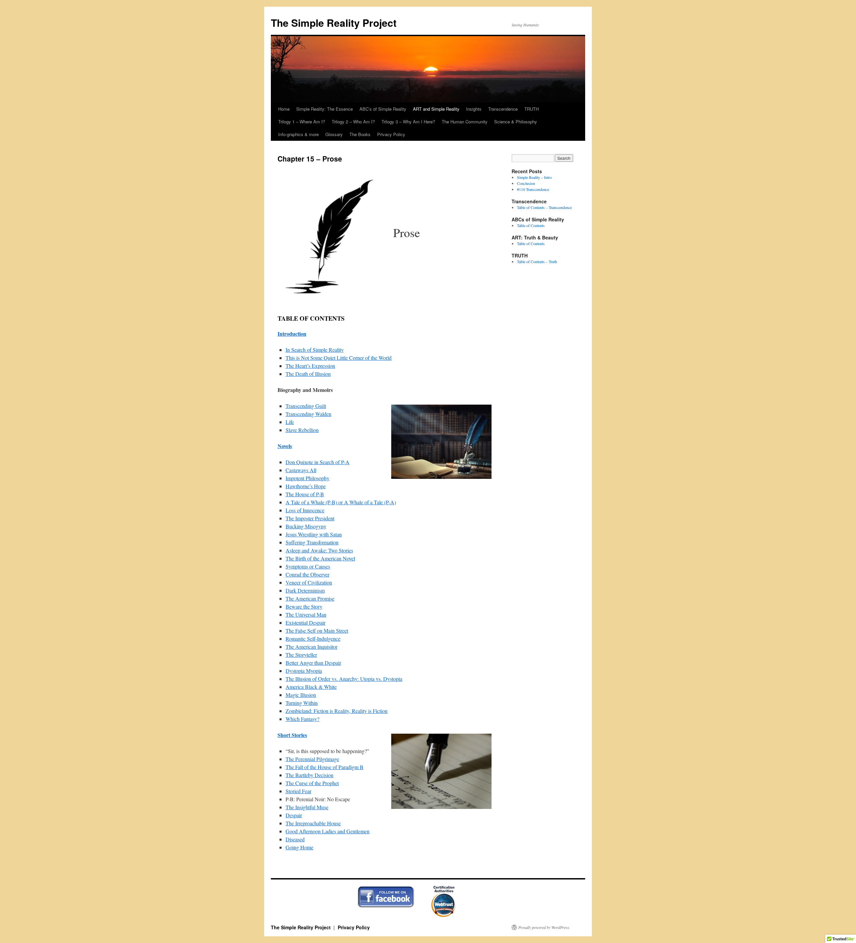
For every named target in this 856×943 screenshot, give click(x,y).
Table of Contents (531, 225)
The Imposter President (310, 518)
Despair (294, 815)
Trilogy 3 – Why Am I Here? (408, 121)
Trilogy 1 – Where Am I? (301, 121)
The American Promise (310, 598)
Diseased (295, 839)
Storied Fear (298, 791)
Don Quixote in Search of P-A (317, 461)
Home (284, 109)
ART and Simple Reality (436, 109)
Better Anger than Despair (313, 662)
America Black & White (311, 686)
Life (290, 421)
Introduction (292, 333)
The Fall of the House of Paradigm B (324, 766)
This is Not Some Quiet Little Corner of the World (339, 357)
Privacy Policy (391, 134)
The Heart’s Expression (310, 365)
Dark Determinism (305, 590)
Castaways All (301, 470)
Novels (285, 446)
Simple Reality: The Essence (324, 109)
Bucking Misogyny (306, 526)
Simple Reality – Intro (534, 177)
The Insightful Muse (307, 807)
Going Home (299, 847)
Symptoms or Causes (308, 566)
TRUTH (531, 109)
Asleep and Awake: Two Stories (319, 550)
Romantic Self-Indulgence (313, 638)
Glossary (334, 134)
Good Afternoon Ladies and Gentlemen (327, 831)
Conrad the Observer (307, 574)
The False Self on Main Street (317, 630)
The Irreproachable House (313, 823)
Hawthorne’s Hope (306, 486)
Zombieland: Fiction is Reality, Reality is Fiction (337, 710)
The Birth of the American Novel (320, 558)
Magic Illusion (301, 694)
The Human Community (465, 121)
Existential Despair (305, 622)
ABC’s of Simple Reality (382, 109)
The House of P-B (305, 494)
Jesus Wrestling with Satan (314, 534)
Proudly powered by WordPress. (544, 927)
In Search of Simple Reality (315, 349)
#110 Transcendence (533, 189)
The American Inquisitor (311, 646)
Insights (473, 109)
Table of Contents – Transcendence (544, 207)
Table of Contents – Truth (537, 261)
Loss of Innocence (305, 510)
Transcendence (503, 109)
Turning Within (302, 702)
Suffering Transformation (312, 542)
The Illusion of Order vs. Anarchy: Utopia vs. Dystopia (344, 678)
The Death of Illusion (308, 373)
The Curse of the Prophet (312, 783)
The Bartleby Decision (309, 774)
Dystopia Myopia (304, 670)
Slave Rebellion (302, 429)
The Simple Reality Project (334, 22)
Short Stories (292, 735)
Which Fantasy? (302, 718)
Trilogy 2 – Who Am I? (353, 121)
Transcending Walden (308, 413)
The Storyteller (301, 654)
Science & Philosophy (515, 121)
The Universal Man (306, 614)
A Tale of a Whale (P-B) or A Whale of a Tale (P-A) (341, 502)
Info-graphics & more (298, 134)
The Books (359, 134)
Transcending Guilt (306, 405)
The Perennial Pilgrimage (312, 758)
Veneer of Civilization (309, 582)
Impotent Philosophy (307, 478)
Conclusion (526, 183)
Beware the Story (304, 606)
